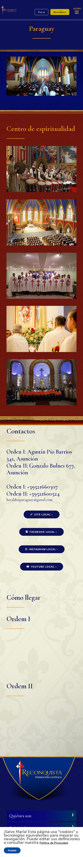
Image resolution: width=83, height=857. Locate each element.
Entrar (41, 12)
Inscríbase (59, 12)
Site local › (43, 514)
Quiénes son (20, 816)
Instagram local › (43, 549)
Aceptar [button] (12, 850)
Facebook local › (43, 531)
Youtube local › (43, 566)
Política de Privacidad (53, 843)
